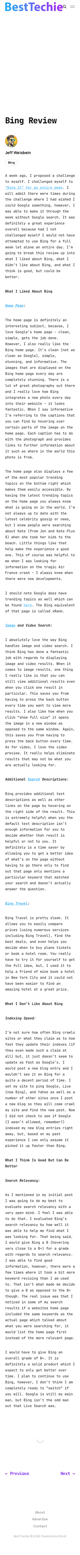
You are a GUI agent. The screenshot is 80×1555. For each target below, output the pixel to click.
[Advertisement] (40, 55)
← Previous (17, 1473)
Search (34, 779)
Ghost (62, 1536)
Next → (68, 1473)
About (40, 1512)
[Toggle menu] (72, 7)
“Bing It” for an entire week (34, 187)
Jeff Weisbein (18, 152)
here (28, 605)
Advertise (40, 1519)
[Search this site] (65, 7)
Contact (40, 1526)
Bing (11, 162)
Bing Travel (16, 903)
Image (10, 625)
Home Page (14, 305)
